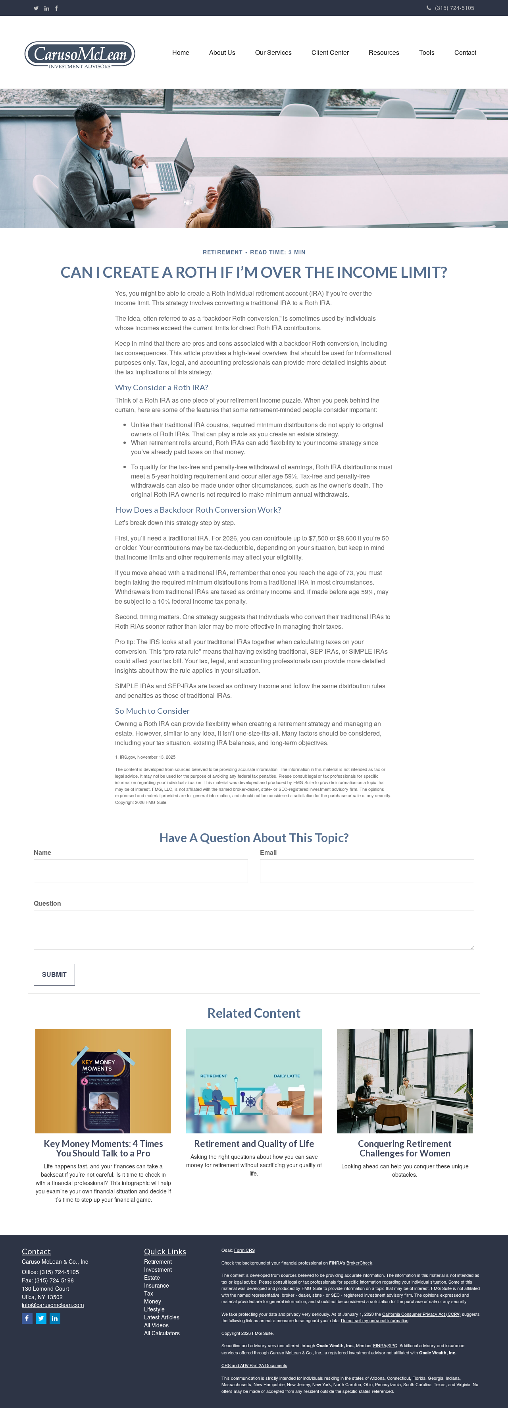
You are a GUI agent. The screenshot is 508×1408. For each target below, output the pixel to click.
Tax (148, 1293)
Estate (152, 1277)
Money (152, 1301)
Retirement (158, 1261)
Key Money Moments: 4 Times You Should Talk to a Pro (103, 1148)
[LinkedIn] (46, 8)
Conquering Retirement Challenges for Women (405, 1148)
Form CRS (244, 1250)
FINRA (379, 1345)
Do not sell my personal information (374, 1320)
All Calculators (162, 1333)
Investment (158, 1269)
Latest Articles (161, 1317)
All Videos (156, 1325)
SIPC (392, 1345)
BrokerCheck (359, 1262)
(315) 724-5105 (454, 8)
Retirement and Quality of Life (254, 1143)
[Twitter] (36, 8)
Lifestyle (154, 1309)
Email (268, 852)
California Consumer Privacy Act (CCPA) (421, 1314)
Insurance (156, 1285)
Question (47, 903)
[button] (222, 52)
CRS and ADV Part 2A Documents (254, 1365)
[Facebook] (56, 8)
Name (42, 852)
